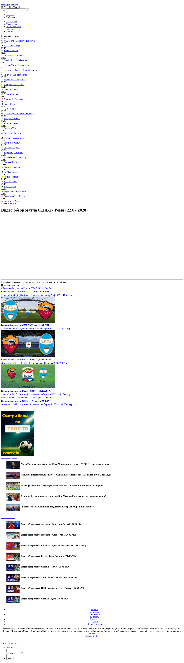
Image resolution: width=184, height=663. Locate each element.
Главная (94, 609)
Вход (15, 5)
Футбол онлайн (95, 624)
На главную (11, 22)
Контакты (94, 617)
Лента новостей (13, 26)
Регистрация (7, 5)
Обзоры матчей (13, 29)
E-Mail (95, 622)
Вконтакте (95, 619)
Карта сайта (94, 614)
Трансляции (12, 24)
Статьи (9, 31)
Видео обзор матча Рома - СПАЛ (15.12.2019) (25, 291)
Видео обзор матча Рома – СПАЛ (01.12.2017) (26, 391)
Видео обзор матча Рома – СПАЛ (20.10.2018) (26, 359)
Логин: (9, 648)
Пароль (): (14, 653)
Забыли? (18, 653)
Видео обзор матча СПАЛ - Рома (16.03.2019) (25, 401)
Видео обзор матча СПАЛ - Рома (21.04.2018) (25, 325)
